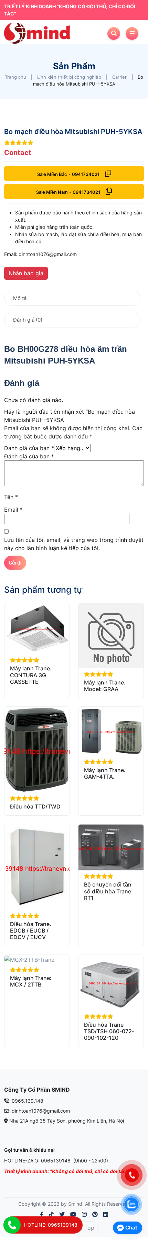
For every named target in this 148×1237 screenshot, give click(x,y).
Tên (11, 496)
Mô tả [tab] (20, 298)
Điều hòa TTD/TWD (35, 806)
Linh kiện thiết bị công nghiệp (69, 77)
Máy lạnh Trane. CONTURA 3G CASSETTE (31, 675)
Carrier (119, 77)
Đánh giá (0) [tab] (27, 319)
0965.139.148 (26, 1101)
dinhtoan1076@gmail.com (40, 1111)
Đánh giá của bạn (29, 448)
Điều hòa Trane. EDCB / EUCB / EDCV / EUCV (30, 930)
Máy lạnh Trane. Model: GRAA (105, 685)
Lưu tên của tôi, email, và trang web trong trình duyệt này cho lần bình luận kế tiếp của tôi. (74, 543)
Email (13, 509)
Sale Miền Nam (52, 192)
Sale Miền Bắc (52, 174)
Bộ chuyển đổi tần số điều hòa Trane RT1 (107, 891)
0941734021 (85, 174)
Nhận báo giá (26, 273)
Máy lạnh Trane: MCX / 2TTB (31, 981)
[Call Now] (12, 1225)
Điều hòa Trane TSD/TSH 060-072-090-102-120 (109, 1031)
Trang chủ (15, 77)
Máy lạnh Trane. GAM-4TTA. (105, 773)
